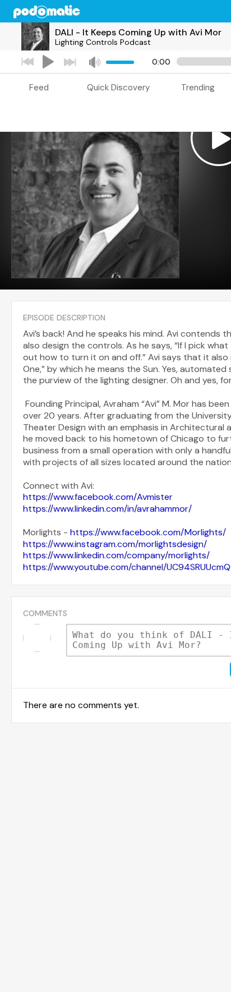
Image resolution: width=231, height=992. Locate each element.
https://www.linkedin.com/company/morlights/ (116, 555)
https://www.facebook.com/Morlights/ (148, 532)
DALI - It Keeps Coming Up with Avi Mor (138, 32)
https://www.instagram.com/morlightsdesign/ (115, 544)
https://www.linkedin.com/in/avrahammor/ (107, 509)
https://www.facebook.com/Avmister (98, 497)
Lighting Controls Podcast (103, 42)
